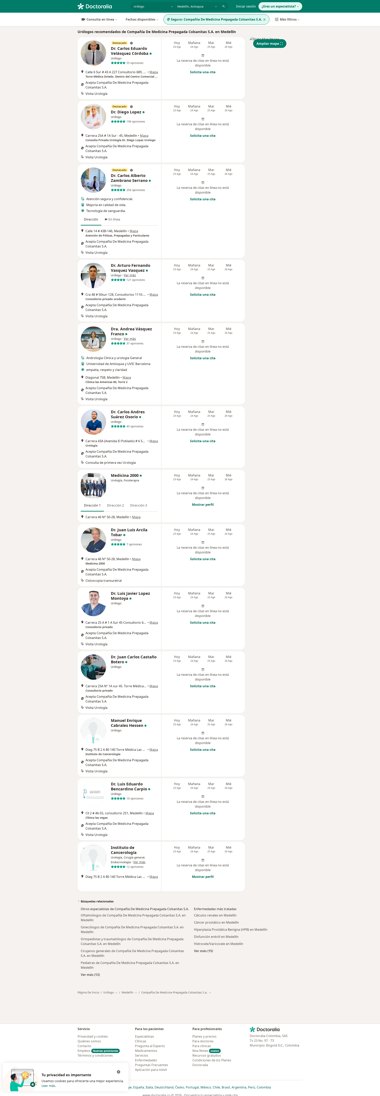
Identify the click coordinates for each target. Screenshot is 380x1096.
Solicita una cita (203, 72)
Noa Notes (205, 1050)
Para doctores (203, 1041)
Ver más (130, 275)
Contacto (84, 1046)
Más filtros (288, 19)
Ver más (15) (203, 951)
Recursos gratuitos (206, 1055)
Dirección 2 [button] (115, 505)
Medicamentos (146, 1050)
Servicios (141, 1055)
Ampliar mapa (267, 43)
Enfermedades (146, 1060)
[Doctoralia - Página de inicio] (102, 6)
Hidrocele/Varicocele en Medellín (218, 944)
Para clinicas (201, 1046)
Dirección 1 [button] (92, 505)
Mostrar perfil (203, 504)
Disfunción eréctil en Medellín (216, 936)
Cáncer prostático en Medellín (216, 922)
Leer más (48, 1086)
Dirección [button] (91, 219)
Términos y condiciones (95, 1055)
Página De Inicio (88, 992)
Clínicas (140, 1041)
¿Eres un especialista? (279, 6)
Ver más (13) (90, 974)
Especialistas (144, 1036)
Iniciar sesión (246, 6)
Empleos (98, 1050)
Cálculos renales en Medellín (215, 915)
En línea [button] (114, 219)
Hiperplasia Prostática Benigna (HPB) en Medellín (230, 929)
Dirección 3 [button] (138, 505)
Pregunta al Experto (150, 1046)
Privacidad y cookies (93, 1036)
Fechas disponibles (140, 19)
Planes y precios (204, 1036)
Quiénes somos (89, 1041)
